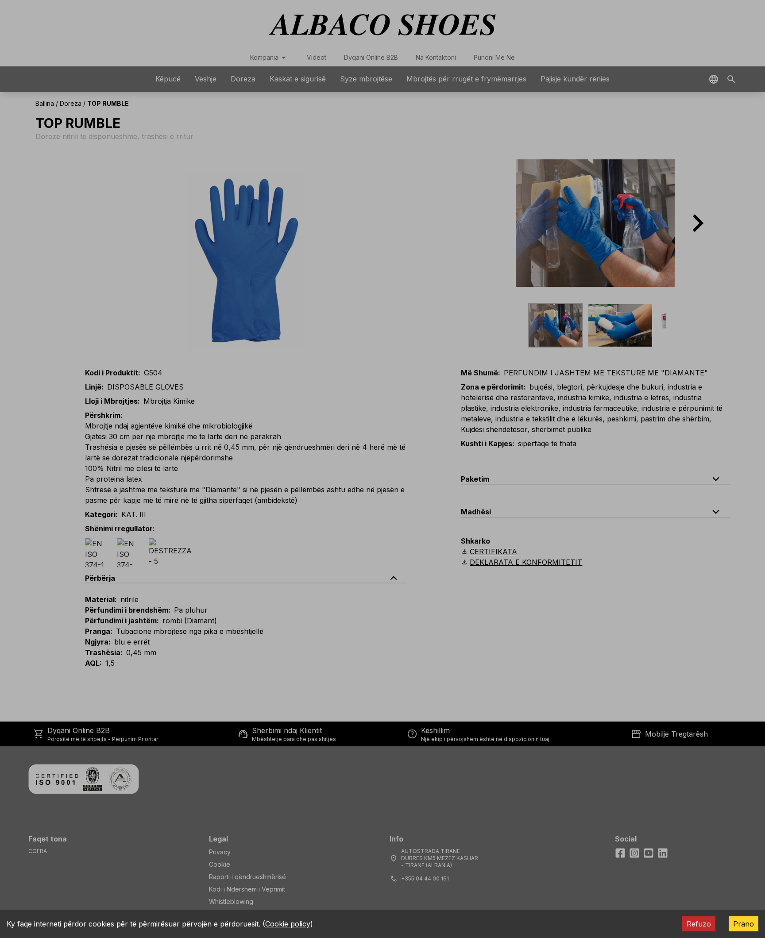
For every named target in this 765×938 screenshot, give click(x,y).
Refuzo (699, 923)
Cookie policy (287, 923)
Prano (743, 923)
